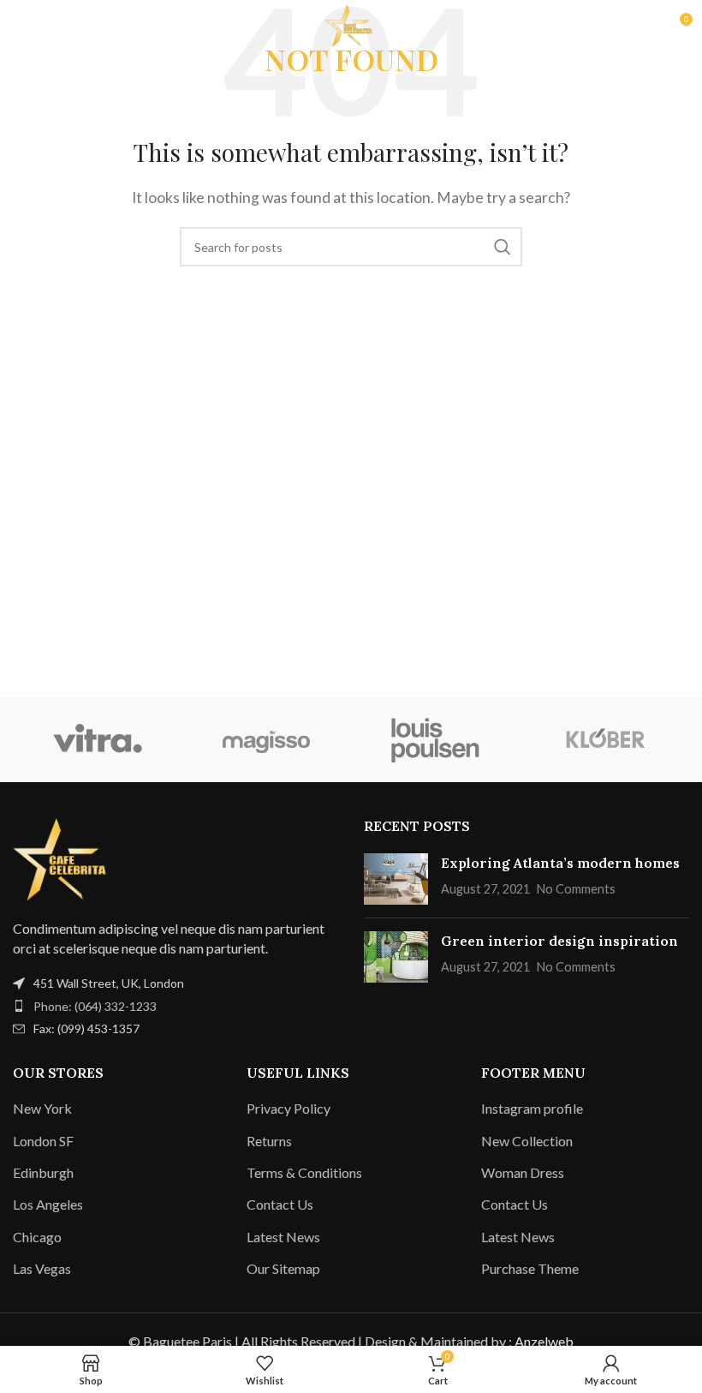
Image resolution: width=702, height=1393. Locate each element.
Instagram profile (532, 1108)
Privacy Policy (288, 1108)
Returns (269, 1141)
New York (42, 1108)
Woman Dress (522, 1172)
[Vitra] (97, 739)
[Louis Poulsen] (435, 739)
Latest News (283, 1237)
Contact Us (280, 1204)
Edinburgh (43, 1172)
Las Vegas (42, 1268)
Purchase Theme (530, 1268)
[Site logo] (351, 23)
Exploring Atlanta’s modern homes (560, 862)
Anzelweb (544, 1341)
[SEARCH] (502, 246)
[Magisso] (266, 739)
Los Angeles (48, 1204)
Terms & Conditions (304, 1172)
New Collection (527, 1141)
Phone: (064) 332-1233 (95, 1006)
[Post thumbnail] (396, 879)
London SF (43, 1141)
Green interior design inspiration (559, 940)
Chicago (37, 1237)
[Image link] (64, 857)
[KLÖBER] (604, 739)
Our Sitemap (283, 1268)
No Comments (576, 889)
